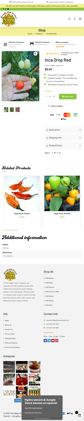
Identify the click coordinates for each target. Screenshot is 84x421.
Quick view (34, 185)
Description (54, 129)
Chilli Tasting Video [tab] (11, 230)
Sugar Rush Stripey (22, 213)
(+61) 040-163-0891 (52, 324)
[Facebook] (52, 153)
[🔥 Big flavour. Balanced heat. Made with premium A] (34, 367)
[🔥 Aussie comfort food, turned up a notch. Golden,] (22, 367)
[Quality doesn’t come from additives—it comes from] (22, 380)
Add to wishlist (57, 106)
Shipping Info (55, 137)
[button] (36, 54)
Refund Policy (55, 145)
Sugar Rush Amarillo (62, 213)
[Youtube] (53, 340)
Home (30, 34)
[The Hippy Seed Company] (9, 18)
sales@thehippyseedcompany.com (57, 320)
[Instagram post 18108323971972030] (34, 392)
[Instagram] (56, 340)
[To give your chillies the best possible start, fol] (9, 380)
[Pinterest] (57, 153)
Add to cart (69, 96)
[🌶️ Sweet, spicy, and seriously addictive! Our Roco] (22, 392)
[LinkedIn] (60, 153)
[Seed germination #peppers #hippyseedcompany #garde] (9, 367)
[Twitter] (55, 153)
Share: (47, 153)
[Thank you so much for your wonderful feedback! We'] (9, 392)
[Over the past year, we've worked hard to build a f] (34, 380)
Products (39, 34)
